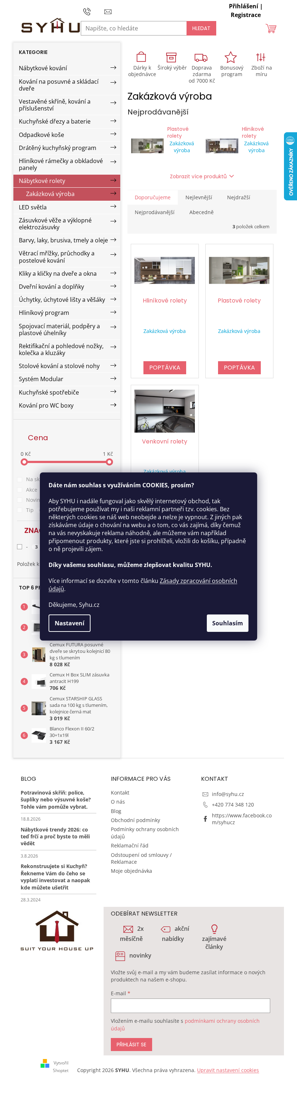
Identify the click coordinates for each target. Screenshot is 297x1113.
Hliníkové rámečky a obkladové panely (61, 164)
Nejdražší (238, 197)
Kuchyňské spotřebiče (49, 392)
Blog (116, 811)
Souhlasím (227, 623)
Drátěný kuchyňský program (57, 148)
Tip (34, 510)
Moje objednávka (131, 870)
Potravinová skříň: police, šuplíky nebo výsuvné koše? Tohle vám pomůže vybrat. (56, 799)
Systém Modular (41, 379)
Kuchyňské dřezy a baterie (55, 121)
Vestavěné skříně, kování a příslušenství (55, 104)
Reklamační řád (129, 845)
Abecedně (201, 212)
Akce (36, 489)
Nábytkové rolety (42, 181)
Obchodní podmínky (135, 820)
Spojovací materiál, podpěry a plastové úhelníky (59, 329)
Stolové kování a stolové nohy (59, 366)
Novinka (40, 499)
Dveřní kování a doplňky (51, 287)
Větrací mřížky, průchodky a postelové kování (57, 256)
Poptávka (164, 367)
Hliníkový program (44, 313)
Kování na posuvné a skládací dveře (59, 85)
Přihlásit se (131, 1044)
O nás (118, 801)
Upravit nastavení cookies (228, 1070)
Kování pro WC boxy (46, 405)
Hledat (201, 28)
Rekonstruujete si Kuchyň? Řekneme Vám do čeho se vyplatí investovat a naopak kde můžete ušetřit (55, 877)
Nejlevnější (198, 197)
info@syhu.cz (228, 794)
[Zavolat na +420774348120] (94, 11)
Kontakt (120, 792)
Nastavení (69, 623)
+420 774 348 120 (233, 804)
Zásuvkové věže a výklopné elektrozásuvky (55, 223)
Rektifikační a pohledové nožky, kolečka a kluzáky (61, 349)
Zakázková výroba (50, 194)
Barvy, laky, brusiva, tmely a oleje (63, 240)
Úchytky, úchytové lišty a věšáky (62, 300)
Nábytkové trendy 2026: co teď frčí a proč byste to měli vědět (55, 836)
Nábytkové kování (43, 68)
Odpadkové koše (41, 135)
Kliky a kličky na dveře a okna (58, 274)
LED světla (33, 207)
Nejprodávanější (155, 212)
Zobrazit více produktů (198, 176)
